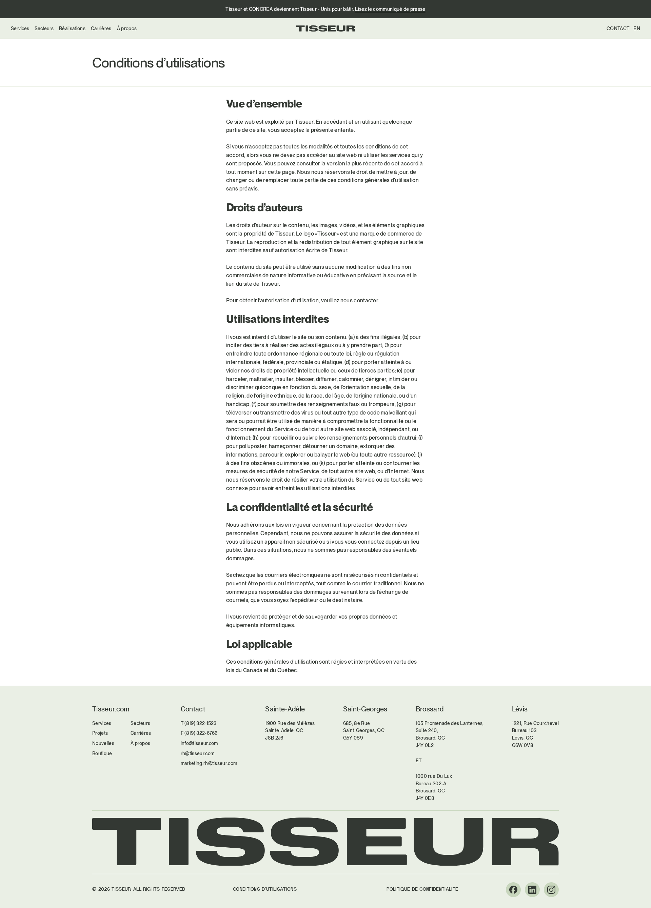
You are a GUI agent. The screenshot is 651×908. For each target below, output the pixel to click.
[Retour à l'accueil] (325, 28)
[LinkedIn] (532, 889)
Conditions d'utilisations (265, 889)
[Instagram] (551, 889)
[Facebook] (513, 889)
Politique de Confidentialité (422, 889)
